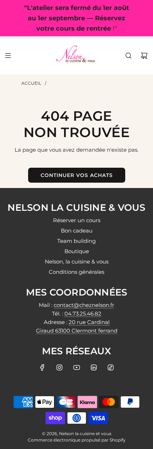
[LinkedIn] (93, 367)
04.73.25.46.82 (82, 313)
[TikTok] (110, 367)
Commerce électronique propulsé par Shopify (77, 440)
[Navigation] (8, 55)
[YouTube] (76, 367)
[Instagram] (59, 367)
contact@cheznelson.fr (84, 305)
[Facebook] (42, 367)
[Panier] (144, 55)
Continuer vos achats (77, 175)
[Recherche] (128, 55)
